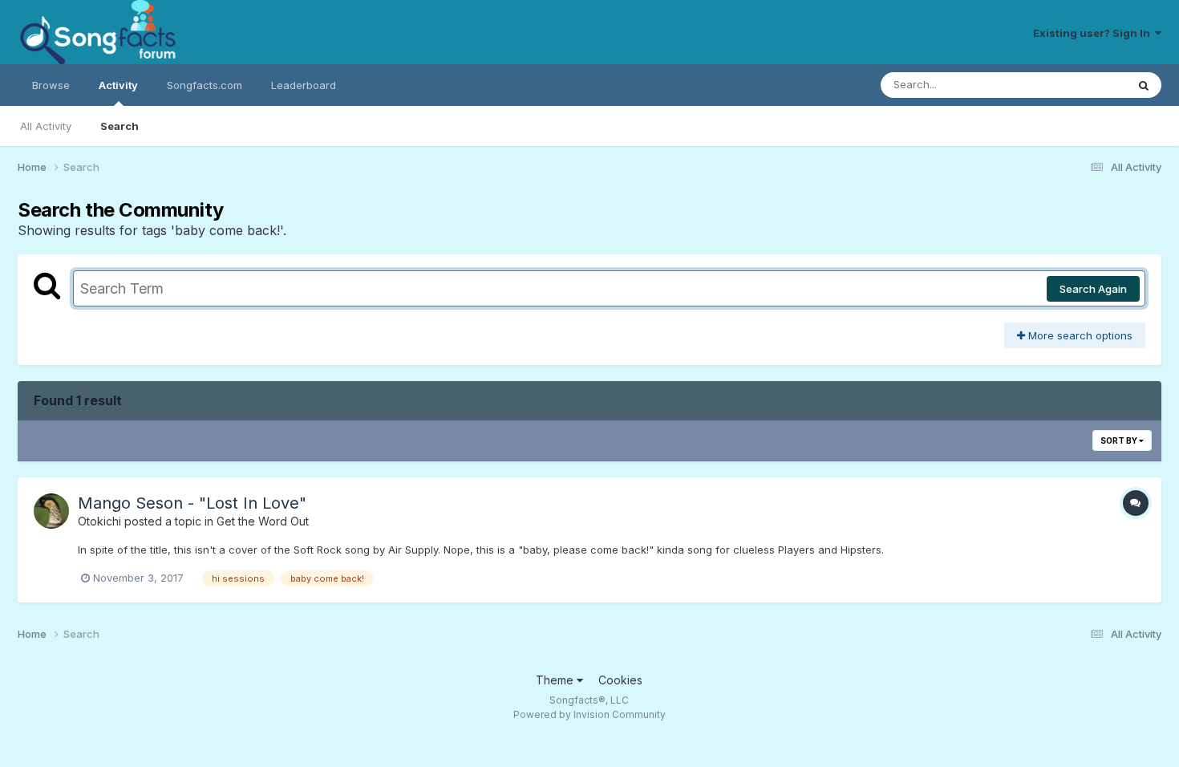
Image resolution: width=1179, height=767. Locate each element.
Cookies (620, 680)
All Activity (45, 126)
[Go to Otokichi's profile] (51, 511)
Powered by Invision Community (589, 714)
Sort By (1119, 440)
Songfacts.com (204, 85)
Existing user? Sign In (1094, 32)
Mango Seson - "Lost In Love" (192, 503)
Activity (118, 85)
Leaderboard (303, 85)
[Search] (1143, 85)
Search (119, 126)
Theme (556, 680)
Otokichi (99, 521)
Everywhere (1075, 85)
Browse (51, 85)
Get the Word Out (263, 521)
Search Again (1093, 288)
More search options (1078, 335)
